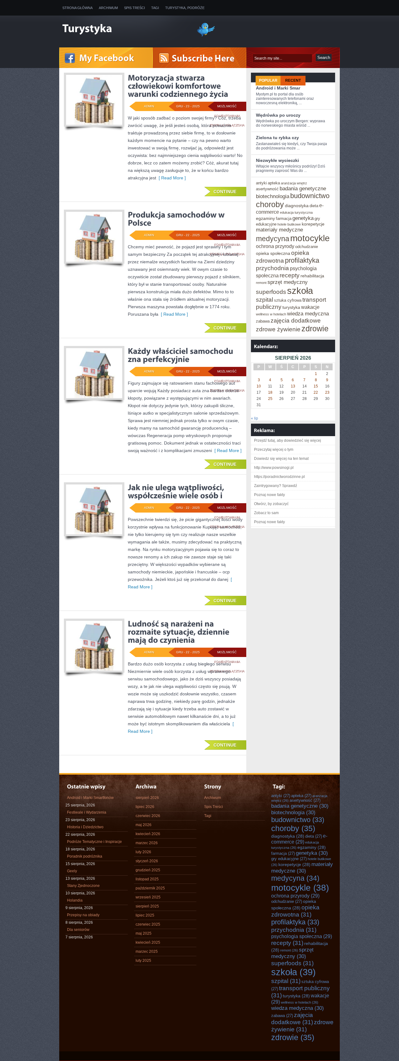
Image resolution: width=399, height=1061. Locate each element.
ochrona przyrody (275, 246)
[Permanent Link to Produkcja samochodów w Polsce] (177, 218)
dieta (314, 205)
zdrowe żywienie (278, 329)
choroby (270, 204)
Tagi (155, 8)
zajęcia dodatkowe (296, 320)
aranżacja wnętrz (294, 183)
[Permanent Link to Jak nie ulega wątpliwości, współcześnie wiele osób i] (177, 491)
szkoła (300, 290)
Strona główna (77, 8)
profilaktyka (302, 260)
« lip (254, 418)
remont (261, 283)
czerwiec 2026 (148, 816)
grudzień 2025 (148, 870)
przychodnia (272, 268)
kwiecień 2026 (148, 834)
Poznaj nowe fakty (269, 495)
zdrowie (315, 328)
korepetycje (313, 223)
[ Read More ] (171, 177)
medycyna (272, 239)
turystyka (291, 307)
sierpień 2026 (147, 798)
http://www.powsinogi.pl (274, 467)
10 (259, 386)
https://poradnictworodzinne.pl (279, 477)
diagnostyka (297, 205)
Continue (225, 191)
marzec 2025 (147, 951)
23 (327, 392)
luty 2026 (143, 852)
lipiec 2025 (145, 915)
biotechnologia (272, 196)
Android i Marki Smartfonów (90, 798)
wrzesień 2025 (148, 897)
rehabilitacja (312, 275)
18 (270, 392)
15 (316, 386)
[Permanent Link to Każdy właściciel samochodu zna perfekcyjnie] (181, 355)
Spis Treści (134, 8)
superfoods (271, 291)
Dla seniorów (78, 929)
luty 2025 (143, 960)
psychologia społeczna (301, 936)
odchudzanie (306, 246)
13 (293, 386)
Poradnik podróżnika (84, 856)
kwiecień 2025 (148, 942)
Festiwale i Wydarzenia (86, 812)
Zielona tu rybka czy (277, 137)
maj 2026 (143, 825)
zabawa (263, 321)
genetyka (303, 218)
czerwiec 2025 (148, 924)
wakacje (310, 307)
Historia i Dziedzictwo (85, 827)
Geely (72, 871)
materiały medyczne (279, 229)
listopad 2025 (147, 879)
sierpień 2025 (147, 906)
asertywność (267, 189)
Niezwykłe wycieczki (277, 160)
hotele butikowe (289, 224)
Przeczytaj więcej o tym (273, 449)
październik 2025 (150, 888)
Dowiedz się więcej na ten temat (281, 458)
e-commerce (299, 838)
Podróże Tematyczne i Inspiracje (94, 842)
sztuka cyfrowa (287, 300)
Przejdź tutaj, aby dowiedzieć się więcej (287, 440)
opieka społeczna (273, 253)
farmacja (283, 218)
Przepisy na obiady (83, 915)
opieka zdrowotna (295, 911)
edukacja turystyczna (296, 212)
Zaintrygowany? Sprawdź (275, 486)
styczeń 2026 (147, 861)
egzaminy (265, 218)
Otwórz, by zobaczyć (271, 504)
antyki (261, 183)
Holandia (75, 900)
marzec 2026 (147, 843)
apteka (274, 183)
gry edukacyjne (289, 858)
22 (316, 392)
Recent (293, 80)
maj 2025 (143, 933)
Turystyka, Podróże (184, 8)
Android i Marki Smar (278, 87)
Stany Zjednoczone (83, 885)
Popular (268, 80)
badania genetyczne (303, 188)
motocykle (310, 238)
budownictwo (309, 196)
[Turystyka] (124, 29)
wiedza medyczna (308, 313)
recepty (290, 275)
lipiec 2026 (145, 807)
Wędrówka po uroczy (278, 115)
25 (270, 399)
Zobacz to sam (266, 513)
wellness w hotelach (271, 314)
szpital (264, 299)
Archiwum (108, 8)
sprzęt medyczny (287, 282)
